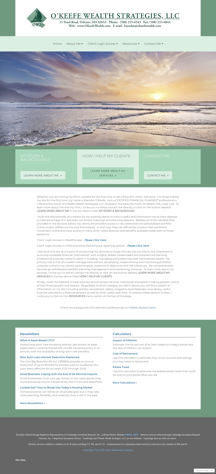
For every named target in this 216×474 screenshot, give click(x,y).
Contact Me (152, 43)
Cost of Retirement (125, 353)
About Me (73, 43)
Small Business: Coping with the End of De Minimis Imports (58, 374)
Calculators (122, 334)
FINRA (128, 434)
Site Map (20, 460)
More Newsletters (32, 403)
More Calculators (125, 382)
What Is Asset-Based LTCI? (37, 340)
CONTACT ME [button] (156, 175)
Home (57, 43)
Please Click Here (95, 240)
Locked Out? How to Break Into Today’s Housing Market (56, 387)
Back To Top (203, 470)
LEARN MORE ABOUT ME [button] (41, 175)
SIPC (136, 434)
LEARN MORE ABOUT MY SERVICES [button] (107, 173)
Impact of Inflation (125, 340)
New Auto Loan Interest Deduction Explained (49, 357)
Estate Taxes (121, 367)
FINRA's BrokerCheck (142, 307)
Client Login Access (101, 43)
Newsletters (29, 334)
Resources (130, 43)
